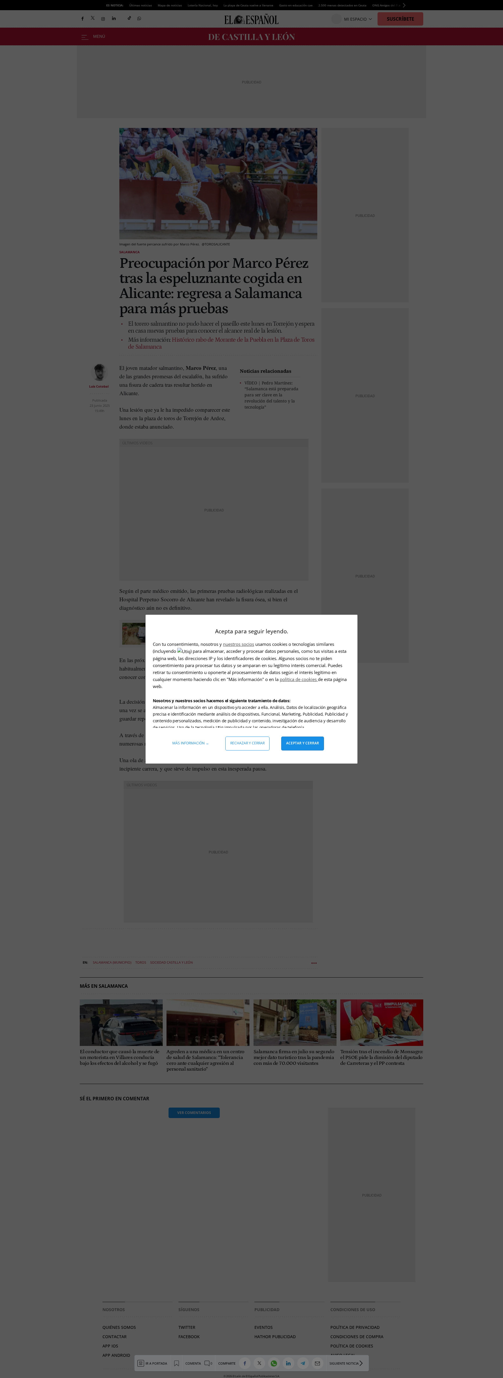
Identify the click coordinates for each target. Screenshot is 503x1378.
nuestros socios (238, 644)
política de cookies (299, 679)
